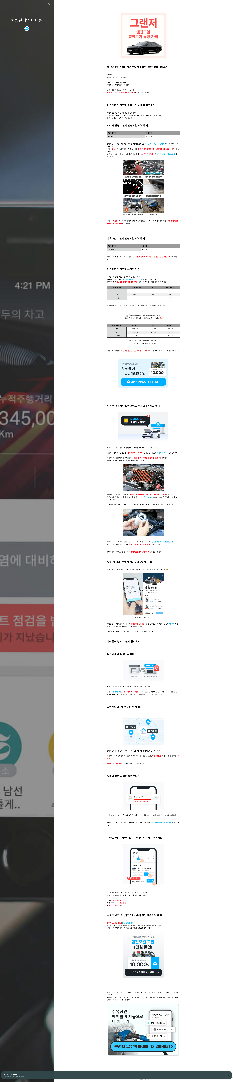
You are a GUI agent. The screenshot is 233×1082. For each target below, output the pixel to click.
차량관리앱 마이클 (27, 20)
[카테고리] (4, 4)
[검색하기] (49, 4)
